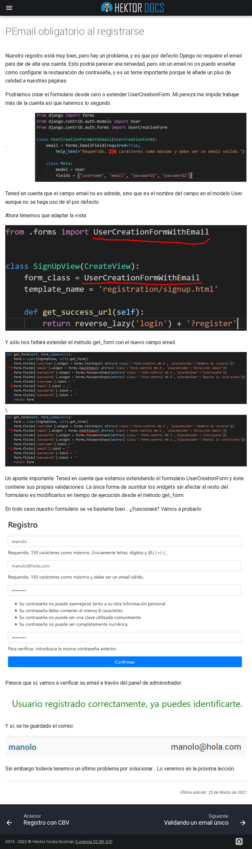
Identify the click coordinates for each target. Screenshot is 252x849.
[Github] (239, 839)
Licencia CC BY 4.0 (93, 841)
